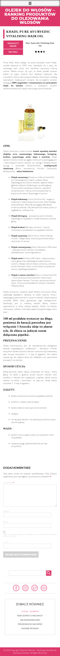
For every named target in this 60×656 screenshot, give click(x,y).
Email (5, 522)
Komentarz (8, 483)
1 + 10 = (6, 542)
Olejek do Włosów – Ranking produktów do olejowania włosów (30, 16)
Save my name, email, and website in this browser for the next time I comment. (30, 535)
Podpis (6, 511)
